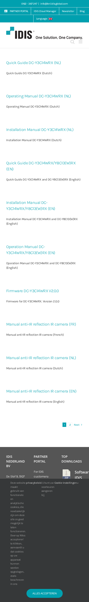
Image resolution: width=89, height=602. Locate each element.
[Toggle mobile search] (72, 42)
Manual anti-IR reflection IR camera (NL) (41, 357)
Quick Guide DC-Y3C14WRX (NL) (33, 62)
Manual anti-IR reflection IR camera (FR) (41, 324)
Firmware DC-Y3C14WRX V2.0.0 (32, 290)
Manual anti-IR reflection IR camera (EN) (41, 391)
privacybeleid (33, 482)
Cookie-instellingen (65, 482)
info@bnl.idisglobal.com (54, 3)
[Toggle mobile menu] (81, 42)
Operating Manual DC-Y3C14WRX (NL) (38, 96)
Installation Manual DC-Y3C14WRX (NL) (39, 129)
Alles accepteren (44, 593)
